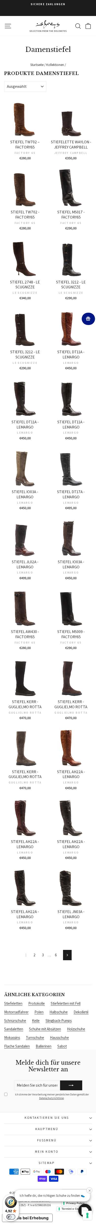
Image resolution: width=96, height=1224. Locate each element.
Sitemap (47, 1163)
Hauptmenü (46, 1129)
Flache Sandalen (17, 1046)
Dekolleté (81, 1012)
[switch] (10, 1217)
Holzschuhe (76, 1029)
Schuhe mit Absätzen (45, 1029)
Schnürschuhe (15, 1020)
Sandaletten (13, 1029)
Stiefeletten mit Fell (65, 1003)
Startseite (37, 64)
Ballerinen (43, 1046)
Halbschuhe (58, 1012)
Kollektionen (55, 64)
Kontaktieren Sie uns (47, 1118)
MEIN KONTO (47, 1152)
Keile (36, 1020)
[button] (85, 1210)
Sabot (62, 1046)
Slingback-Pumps (59, 1020)
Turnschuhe (35, 1037)
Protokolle (36, 1003)
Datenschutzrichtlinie (51, 1098)
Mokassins (12, 1037)
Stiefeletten (13, 1003)
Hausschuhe (59, 1037)
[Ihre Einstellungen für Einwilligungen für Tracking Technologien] (87, 1215)
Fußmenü (47, 1140)
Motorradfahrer (16, 1012)
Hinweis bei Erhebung (27, 1217)
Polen (39, 1012)
